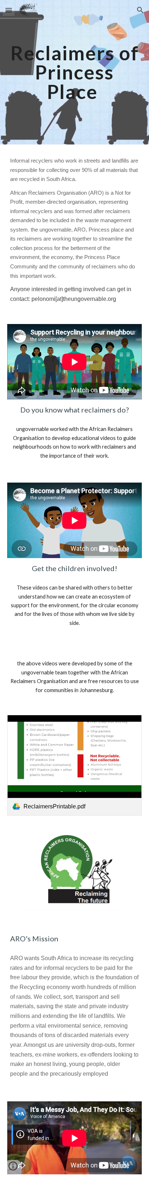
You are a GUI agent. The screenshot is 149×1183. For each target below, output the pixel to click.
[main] (74, 72)
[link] (74, 765)
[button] (8, 10)
